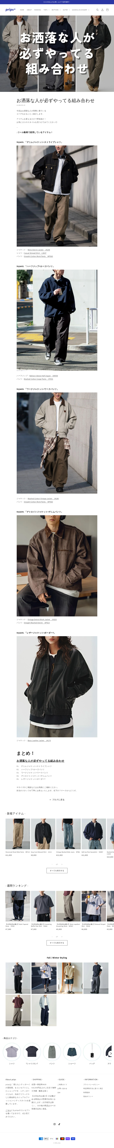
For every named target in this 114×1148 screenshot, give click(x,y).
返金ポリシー (88, 1096)
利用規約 (86, 1092)
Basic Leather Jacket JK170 (39, 740)
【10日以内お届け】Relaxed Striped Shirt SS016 (93, 925)
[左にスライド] (52, 864)
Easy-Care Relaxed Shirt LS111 (41, 852)
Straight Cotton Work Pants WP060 (38, 256)
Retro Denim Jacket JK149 (39, 250)
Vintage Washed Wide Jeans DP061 (68, 852)
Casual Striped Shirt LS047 (35, 253)
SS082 (18, 978)
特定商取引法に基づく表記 (93, 1088)
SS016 (44, 978)
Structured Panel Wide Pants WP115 (18, 852)
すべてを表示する (57, 871)
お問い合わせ (62, 1088)
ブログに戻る (58, 799)
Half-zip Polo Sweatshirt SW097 (92, 852)
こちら (8, 1110)
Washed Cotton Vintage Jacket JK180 (43, 498)
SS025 (69, 978)
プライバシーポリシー (91, 1085)
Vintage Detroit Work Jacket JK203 (42, 619)
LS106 (44, 1010)
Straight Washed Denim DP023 (37, 623)
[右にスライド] (61, 864)
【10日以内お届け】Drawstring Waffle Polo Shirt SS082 (41, 925)
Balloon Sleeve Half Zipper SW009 (44, 376)
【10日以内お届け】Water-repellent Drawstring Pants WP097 (68, 925)
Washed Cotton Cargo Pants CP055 (38, 379)
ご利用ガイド (62, 1085)
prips (59, 1143)
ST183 (18, 1010)
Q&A (58, 1092)
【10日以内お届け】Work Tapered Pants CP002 (17, 925)
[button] (46, 9)
